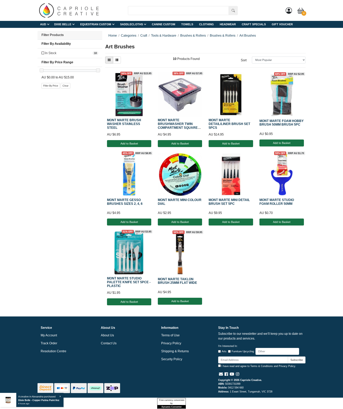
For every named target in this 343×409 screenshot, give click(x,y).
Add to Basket (129, 143)
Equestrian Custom (95, 24)
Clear (65, 85)
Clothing (206, 24)
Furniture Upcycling (243, 351)
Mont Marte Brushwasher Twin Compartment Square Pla (178, 125)
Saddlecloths (131, 24)
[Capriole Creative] (69, 10)
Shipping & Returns (175, 351)
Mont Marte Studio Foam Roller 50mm (276, 201)
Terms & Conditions (261, 366)
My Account (49, 335)
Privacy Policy (171, 343)
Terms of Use (170, 335)
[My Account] (288, 10)
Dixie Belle (62, 24)
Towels (187, 24)
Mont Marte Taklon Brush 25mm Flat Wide (177, 281)
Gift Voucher (282, 24)
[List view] (117, 60)
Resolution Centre (53, 351)
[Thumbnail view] (109, 60)
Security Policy (171, 359)
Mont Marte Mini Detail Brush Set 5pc (229, 201)
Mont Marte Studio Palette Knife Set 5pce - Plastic (128, 282)
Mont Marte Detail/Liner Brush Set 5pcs (229, 123)
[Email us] (221, 374)
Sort (244, 60)
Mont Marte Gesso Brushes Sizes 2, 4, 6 (125, 201)
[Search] (233, 10)
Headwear (228, 24)
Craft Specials (254, 24)
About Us (107, 335)
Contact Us (109, 343)
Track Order (49, 343)
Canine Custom (163, 24)
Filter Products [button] (52, 35)
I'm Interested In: (228, 346)
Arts (224, 351)
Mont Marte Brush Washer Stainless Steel (124, 123)
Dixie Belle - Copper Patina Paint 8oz (38, 400)
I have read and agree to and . (258, 366)
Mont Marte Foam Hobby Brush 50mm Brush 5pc (281, 122)
